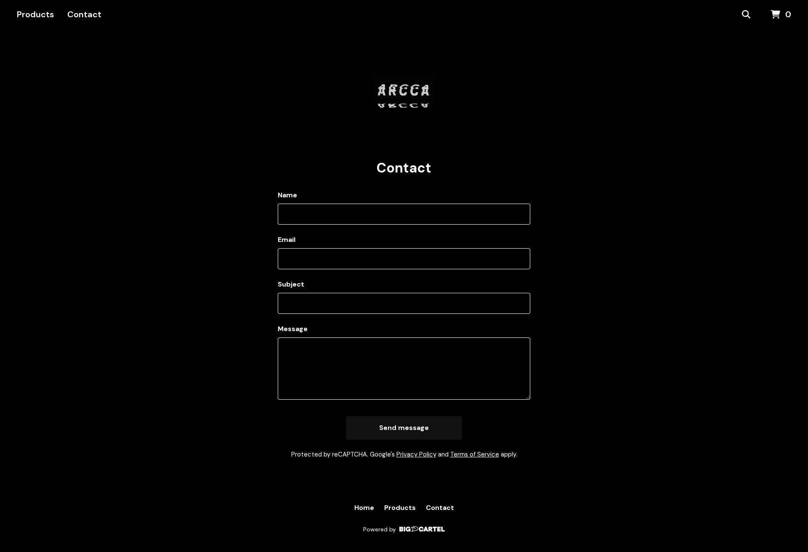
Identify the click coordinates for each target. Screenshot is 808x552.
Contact (84, 14)
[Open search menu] (746, 15)
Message (293, 328)
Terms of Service (474, 454)
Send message (404, 427)
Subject (291, 284)
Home (364, 507)
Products (35, 14)
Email (286, 239)
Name (287, 195)
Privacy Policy (416, 454)
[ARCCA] (404, 94)
